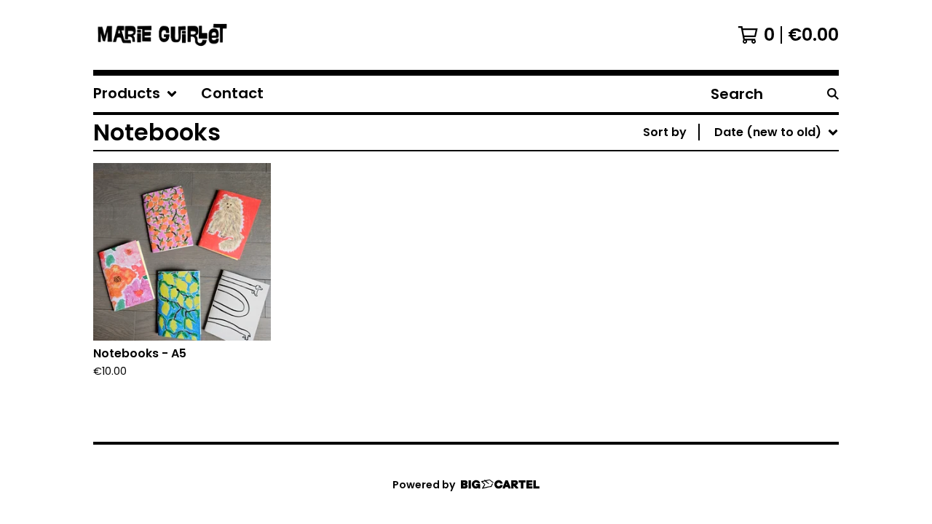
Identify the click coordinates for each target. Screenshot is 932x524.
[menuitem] (135, 94)
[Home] (162, 35)
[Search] (833, 94)
